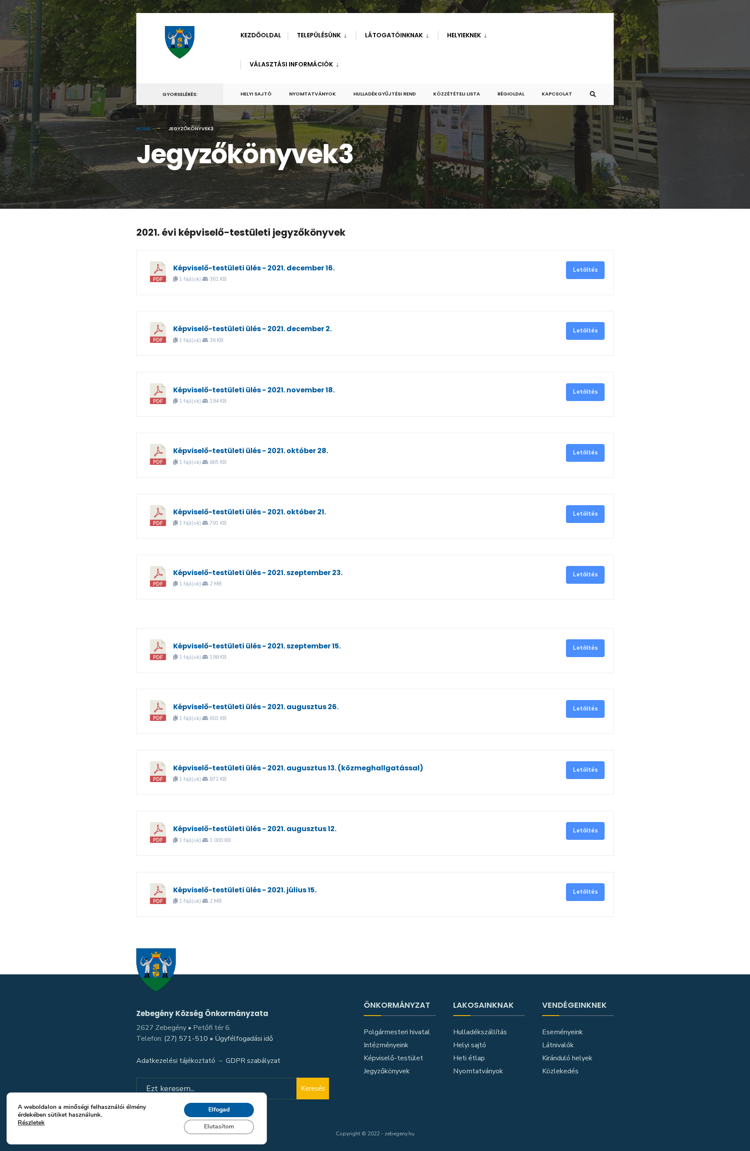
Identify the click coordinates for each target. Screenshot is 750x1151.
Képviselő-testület (393, 1058)
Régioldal (510, 93)
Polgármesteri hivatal (397, 1032)
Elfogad (219, 1109)
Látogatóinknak (394, 35)
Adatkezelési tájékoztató (175, 1060)
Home (143, 128)
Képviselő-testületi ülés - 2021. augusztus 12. (254, 829)
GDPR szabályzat (253, 1060)
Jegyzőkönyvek (387, 1071)
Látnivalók (558, 1045)
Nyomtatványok (312, 93)
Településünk (319, 35)
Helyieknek (464, 35)
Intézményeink (386, 1045)
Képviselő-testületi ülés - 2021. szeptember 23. (257, 573)
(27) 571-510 (186, 1038)
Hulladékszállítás (480, 1032)
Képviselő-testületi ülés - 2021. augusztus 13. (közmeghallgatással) (298, 768)
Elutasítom (219, 1126)
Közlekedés (560, 1071)
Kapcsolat (557, 93)
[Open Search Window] (593, 94)
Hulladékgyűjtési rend (384, 93)
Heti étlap (469, 1058)
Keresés (313, 1088)
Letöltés (585, 270)
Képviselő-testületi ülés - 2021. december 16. (254, 268)
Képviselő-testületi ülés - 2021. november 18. (254, 390)
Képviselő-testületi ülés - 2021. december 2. (252, 329)
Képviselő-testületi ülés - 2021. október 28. (250, 451)
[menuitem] (322, 33)
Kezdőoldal (260, 35)
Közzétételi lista (456, 93)
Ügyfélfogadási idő (244, 1038)
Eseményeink (562, 1032)
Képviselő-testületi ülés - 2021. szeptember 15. (257, 646)
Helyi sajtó (256, 93)
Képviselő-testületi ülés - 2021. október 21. (249, 512)
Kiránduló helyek (567, 1058)
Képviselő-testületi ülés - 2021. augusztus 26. (256, 707)
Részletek (31, 1123)
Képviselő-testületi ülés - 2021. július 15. (244, 890)
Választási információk (291, 64)
